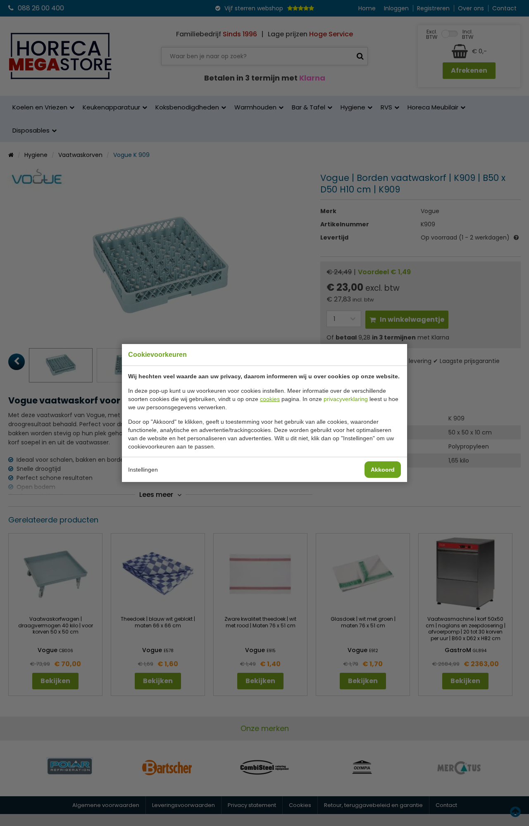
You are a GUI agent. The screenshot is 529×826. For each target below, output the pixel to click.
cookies (270, 399)
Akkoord (383, 469)
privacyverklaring (346, 399)
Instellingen (143, 469)
